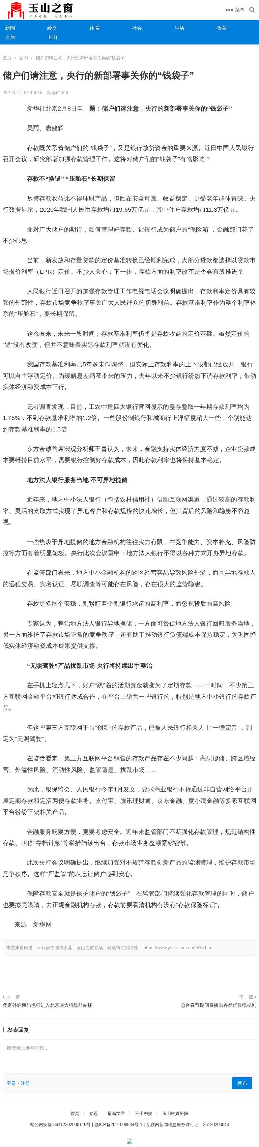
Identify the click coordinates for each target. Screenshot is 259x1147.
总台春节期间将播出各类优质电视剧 (218, 1005)
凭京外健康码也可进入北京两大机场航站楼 (47, 1005)
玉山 (52, 37)
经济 (52, 28)
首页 (7, 57)
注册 (25, 1083)
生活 (179, 28)
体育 (95, 28)
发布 (242, 1083)
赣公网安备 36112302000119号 (60, 1124)
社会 (137, 28)
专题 (93, 1113)
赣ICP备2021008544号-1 (118, 1124)
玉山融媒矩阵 (175, 1113)
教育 (222, 28)
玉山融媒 (143, 1113)
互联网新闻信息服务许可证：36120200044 (187, 1124)
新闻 (10, 28)
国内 (23, 57)
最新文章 (116, 1113)
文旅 (10, 37)
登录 (11, 1083)
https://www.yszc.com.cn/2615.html (178, 947)
